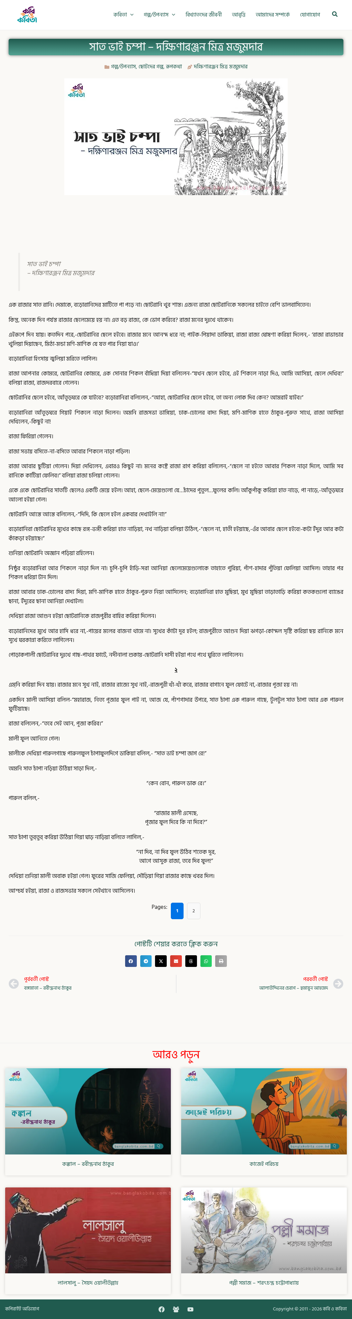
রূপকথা (174, 66)
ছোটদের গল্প (151, 66)
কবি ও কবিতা (335, 1309)
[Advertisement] (176, 217)
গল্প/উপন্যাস (123, 66)
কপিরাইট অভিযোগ (22, 1309)
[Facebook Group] (176, 1309)
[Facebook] (161, 1309)
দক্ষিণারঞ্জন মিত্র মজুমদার (221, 66)
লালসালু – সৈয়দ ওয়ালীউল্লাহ (88, 1282)
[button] (130, 15)
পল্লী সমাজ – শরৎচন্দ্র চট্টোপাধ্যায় (264, 1282)
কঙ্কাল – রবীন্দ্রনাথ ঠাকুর (88, 1164)
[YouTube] (190, 1309)
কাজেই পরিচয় (264, 1164)
